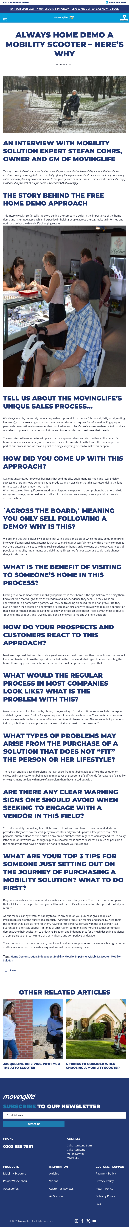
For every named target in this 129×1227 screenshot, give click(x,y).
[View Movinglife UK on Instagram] (76, 1221)
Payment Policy (106, 1173)
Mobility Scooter (100, 956)
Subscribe (34, 1124)
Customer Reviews (61, 1189)
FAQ (98, 1204)
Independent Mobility (51, 956)
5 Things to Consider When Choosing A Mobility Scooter (93, 1066)
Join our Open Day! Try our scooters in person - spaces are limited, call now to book (64, 8)
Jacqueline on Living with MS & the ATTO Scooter (32, 1066)
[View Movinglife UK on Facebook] (82, 1221)
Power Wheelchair (15, 1181)
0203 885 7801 (18, 1146)
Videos (53, 1181)
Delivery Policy (105, 1196)
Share (12, 970)
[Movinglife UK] (64, 17)
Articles (54, 1173)
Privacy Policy (105, 1181)
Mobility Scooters (14, 1173)
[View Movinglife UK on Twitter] (88, 1221)
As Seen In (56, 1196)
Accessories (11, 1189)
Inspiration (58, 1167)
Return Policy (104, 1189)
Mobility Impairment (77, 956)
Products (11, 1167)
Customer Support (111, 1167)
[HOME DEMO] (124, 17)
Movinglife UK (25, 1221)
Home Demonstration (24, 956)
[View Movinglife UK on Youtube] (94, 1221)
